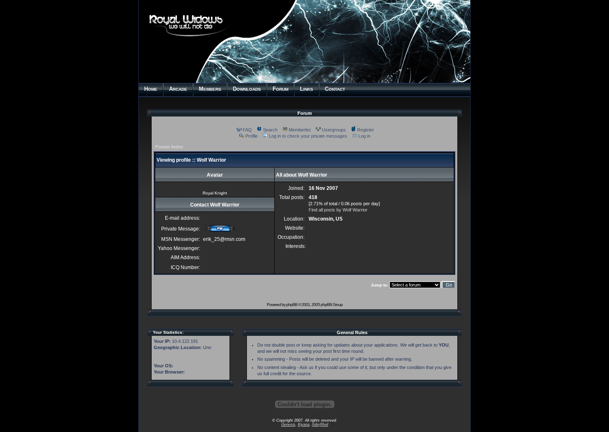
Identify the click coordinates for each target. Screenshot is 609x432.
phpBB (291, 304)
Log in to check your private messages (308, 135)
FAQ (247, 129)
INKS (306, 89)
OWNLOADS (247, 89)
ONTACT (335, 89)
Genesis (288, 424)
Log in (364, 135)
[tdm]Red (320, 424)
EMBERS (210, 89)
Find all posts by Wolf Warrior (338, 209)
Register (365, 129)
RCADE (178, 89)
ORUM (280, 89)
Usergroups (334, 129)
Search (270, 129)
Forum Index (169, 146)
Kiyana (303, 424)
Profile (251, 135)
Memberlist (300, 129)
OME (150, 89)
